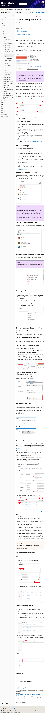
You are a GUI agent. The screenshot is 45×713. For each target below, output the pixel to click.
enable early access (21, 446)
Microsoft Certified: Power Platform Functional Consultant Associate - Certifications (29, 695)
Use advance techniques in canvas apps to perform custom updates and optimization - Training (29, 688)
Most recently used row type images (23, 34)
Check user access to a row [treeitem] (9, 69)
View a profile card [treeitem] (8, 58)
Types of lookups (20, 30)
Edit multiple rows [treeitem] (8, 49)
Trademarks (9, 712)
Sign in (42, 9)
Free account (32, 12)
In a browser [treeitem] (5, 27)
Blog (16, 710)
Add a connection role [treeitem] (9, 72)
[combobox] (7, 17)
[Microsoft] (2, 9)
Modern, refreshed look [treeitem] (8, 37)
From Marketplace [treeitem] (6, 29)
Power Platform (22, 16)
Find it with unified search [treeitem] (8, 95)
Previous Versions (10, 710)
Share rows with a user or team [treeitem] (9, 63)
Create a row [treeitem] (7, 47)
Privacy (25, 710)
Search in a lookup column (22, 31)
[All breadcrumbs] (17, 16)
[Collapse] (14, 15)
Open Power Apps (39, 12)
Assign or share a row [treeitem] (9, 60)
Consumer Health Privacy (33, 710)
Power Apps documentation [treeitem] (7, 19)
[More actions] (43, 16)
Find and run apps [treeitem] (6, 25)
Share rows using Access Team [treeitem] (8, 66)
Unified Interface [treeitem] (7, 39)
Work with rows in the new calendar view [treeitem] (9, 52)
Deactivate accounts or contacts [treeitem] (9, 75)
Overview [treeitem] (5, 35)
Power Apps (28, 16)
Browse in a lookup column (22, 33)
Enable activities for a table (23, 169)
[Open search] (39, 10)
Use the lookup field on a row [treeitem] (9, 55)
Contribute (21, 710)
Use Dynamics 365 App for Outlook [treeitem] (8, 98)
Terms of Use (3, 712)
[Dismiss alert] (43, 2)
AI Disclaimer (3, 710)
